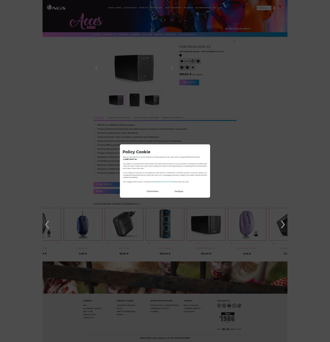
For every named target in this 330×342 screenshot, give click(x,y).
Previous (96, 68)
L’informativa (152, 191)
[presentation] (47, 223)
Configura (179, 191)
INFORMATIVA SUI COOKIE (164, 182)
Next (172, 68)
